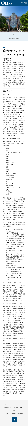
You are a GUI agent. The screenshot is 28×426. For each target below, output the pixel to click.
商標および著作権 (14, 39)
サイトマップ (19, 404)
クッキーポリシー (13, 410)
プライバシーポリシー (17, 407)
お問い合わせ (7, 404)
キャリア (13, 404)
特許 (14, 34)
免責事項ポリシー (7, 407)
